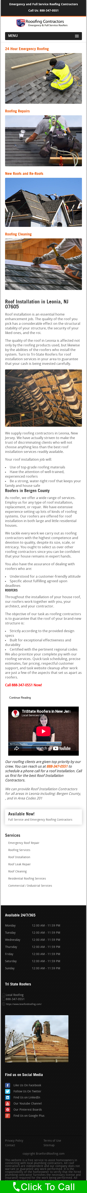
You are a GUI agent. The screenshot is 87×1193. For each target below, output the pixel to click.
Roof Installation (19, 857)
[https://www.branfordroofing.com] (43, 26)
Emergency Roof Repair (23, 843)
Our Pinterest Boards (28, 1109)
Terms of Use (52, 1141)
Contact (10, 1145)
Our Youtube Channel (28, 1103)
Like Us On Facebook (27, 1085)
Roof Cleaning (17, 871)
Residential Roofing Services (27, 878)
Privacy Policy (14, 1141)
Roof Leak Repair (19, 864)
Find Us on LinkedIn (27, 1097)
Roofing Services (19, 850)
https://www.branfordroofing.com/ (24, 1004)
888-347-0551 (49, 10)
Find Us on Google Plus (29, 1116)
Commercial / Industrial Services (30, 886)
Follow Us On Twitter (27, 1091)
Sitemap (49, 1145)
